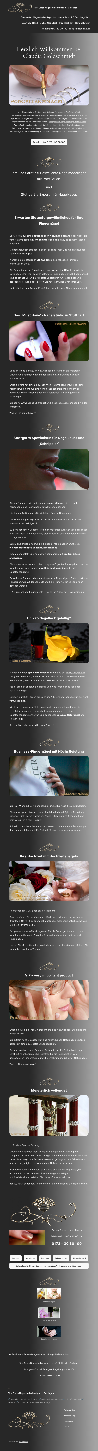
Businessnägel (15, 131)
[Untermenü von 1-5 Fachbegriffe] (89, 17)
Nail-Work (19, 806)
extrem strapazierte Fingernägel (52, 578)
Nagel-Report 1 (79, 1258)
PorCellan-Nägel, (73, 112)
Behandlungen (61, 1258)
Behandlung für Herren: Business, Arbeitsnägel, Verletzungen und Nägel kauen (49, 1266)
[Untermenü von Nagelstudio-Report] (55, 17)
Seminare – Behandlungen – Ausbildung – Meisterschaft (40, 1354)
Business (45, 1258)
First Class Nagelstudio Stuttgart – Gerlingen (55, 7)
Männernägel (77, 128)
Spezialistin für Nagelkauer (22, 118)
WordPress (23, 1441)
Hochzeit (16, 1258)
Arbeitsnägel (64, 128)
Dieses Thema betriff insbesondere (36, 503)
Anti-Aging (63, 118)
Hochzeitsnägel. (59, 125)
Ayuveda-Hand (78, 118)
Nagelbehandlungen (20, 115)
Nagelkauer (30, 1258)
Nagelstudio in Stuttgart (32, 112)
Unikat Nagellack (70, 115)
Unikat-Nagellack (75, 672)
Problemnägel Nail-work (48, 118)
